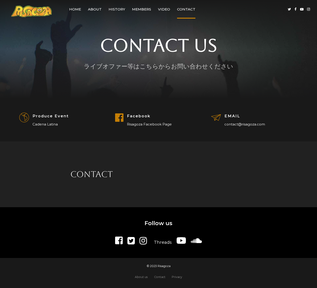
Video (164, 9)
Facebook (138, 116)
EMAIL (232, 116)
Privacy (177, 277)
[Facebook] (119, 117)
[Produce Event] (24, 118)
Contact (186, 9)
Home (75, 9)
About (95, 9)
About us (141, 277)
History (117, 9)
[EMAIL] (216, 118)
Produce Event (50, 116)
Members (141, 9)
